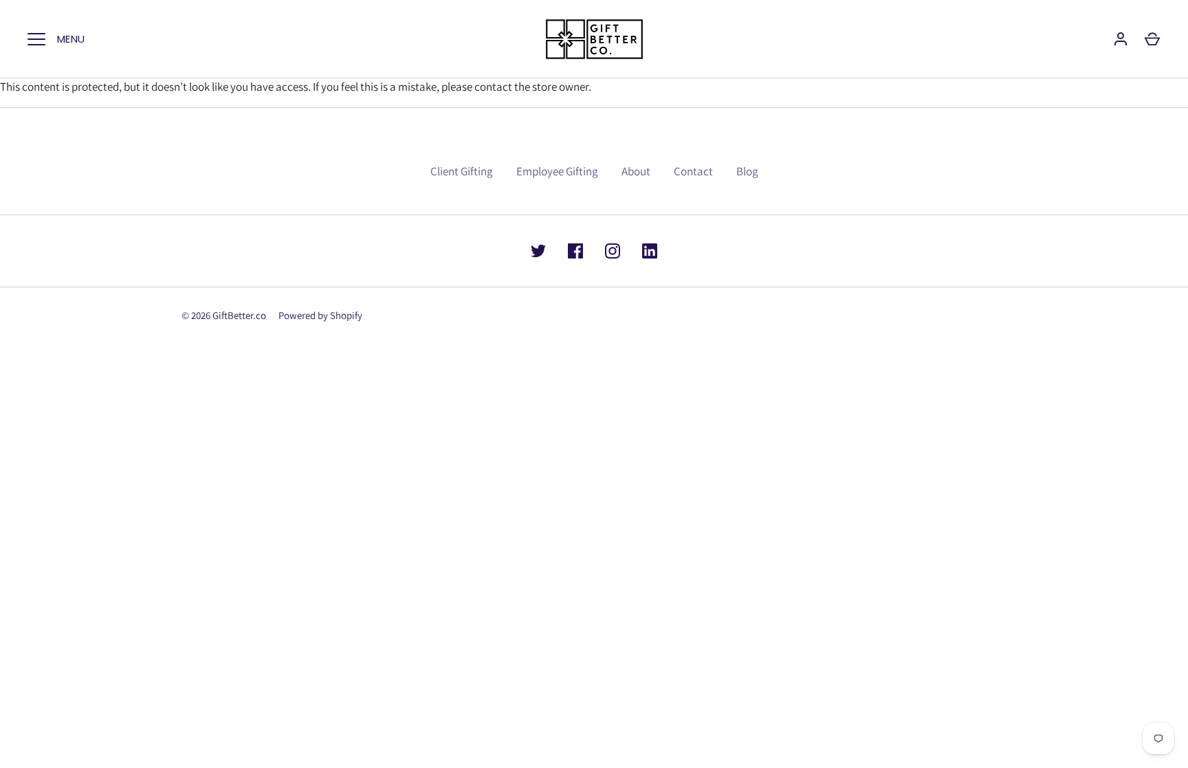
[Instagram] (612, 251)
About (636, 171)
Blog (747, 171)
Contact (693, 171)
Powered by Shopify (320, 315)
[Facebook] (575, 251)
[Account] (1121, 39)
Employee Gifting (557, 171)
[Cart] (1152, 39)
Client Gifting (461, 171)
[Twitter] (538, 251)
